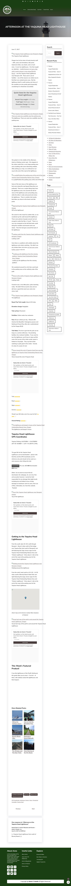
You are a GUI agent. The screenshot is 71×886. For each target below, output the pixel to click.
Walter (50, 180)
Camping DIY (40, 859)
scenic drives (51, 293)
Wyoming (51, 325)
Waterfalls (51, 311)
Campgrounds (52, 204)
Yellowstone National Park (53, 329)
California (51, 201)
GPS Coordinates (15, 800)
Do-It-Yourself (52, 232)
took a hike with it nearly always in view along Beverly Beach (24, 71)
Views (30, 800)
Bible (57, 198)
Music (50, 164)
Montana (51, 262)
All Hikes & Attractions (17, 794)
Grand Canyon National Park (54, 247)
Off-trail (50, 279)
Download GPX (15, 465)
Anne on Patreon (26, 863)
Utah (50, 300)
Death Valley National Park (54, 221)
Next (33, 809)
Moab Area (57, 259)
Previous (18, 809)
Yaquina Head (20, 802)
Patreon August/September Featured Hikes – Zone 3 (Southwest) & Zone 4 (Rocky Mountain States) (54, 127)
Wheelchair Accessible (54, 314)
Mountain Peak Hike (53, 266)
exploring (51, 236)
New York (51, 276)
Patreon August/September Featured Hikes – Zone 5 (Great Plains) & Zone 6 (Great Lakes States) (54, 105)
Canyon (50, 208)
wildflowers (51, 321)
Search (58, 53)
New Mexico (51, 273)
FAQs (50, 145)
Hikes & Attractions (53, 252)
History (57, 255)
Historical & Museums (17, 796)
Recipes (51, 175)
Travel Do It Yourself (54, 177)
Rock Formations (52, 290)
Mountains (51, 269)
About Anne (25, 854)
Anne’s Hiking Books (26, 861)
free (57, 236)
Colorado (51, 217)
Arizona (50, 198)
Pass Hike (51, 283)
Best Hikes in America (42, 857)
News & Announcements (55, 166)
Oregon (27, 800)
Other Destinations (54, 169)
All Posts (27, 794)
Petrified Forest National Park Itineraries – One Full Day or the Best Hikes (54, 116)
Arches (50, 191)
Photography (52, 173)
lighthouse (22, 800)
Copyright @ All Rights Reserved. (36, 881)
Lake (50, 259)
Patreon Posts (52, 171)
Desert (50, 225)
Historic (50, 255)
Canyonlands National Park (54, 212)
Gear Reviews (52, 147)
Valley (56, 300)
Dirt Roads (51, 229)
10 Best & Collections (55, 138)
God (50, 239)
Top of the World (53, 297)
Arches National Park (53, 194)
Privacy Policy (25, 866)
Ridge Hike (51, 286)
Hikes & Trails (34, 794)
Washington (51, 307)
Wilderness (51, 318)
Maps (50, 162)
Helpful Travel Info (41, 862)
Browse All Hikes (40, 854)
